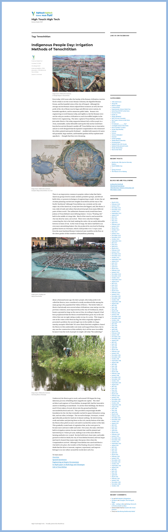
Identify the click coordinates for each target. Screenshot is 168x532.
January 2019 (115, 314)
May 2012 (114, 451)
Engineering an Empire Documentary (65, 462)
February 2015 (116, 395)
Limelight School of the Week (120, 126)
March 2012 (115, 454)
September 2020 (116, 279)
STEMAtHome (42, 70)
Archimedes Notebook (116, 184)
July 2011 (114, 469)
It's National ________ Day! (119, 124)
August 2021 (115, 261)
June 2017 (114, 344)
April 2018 (114, 329)
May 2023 (114, 232)
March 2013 (115, 432)
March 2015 (115, 394)
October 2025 (115, 211)
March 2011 (115, 476)
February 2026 (116, 204)
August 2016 (115, 362)
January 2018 (115, 335)
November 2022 (116, 237)
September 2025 (116, 213)
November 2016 (116, 357)
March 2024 (115, 228)
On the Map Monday (117, 129)
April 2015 (114, 392)
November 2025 (116, 209)
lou (112, 498)
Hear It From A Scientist (118, 118)
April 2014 (114, 412)
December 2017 (116, 337)
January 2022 (115, 252)
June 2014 (114, 408)
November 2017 (116, 338)
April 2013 (114, 430)
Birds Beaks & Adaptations (123, 498)
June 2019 (114, 307)
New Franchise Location (118, 127)
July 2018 (114, 324)
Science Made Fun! (36, 61)
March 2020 (115, 290)
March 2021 (115, 268)
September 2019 (116, 302)
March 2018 (115, 331)
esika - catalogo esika (118, 504)
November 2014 (116, 401)
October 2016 (115, 359)
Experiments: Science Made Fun (121, 109)
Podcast (114, 131)
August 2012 (115, 445)
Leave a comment (36, 74)
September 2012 (116, 443)
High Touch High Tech (45, 19)
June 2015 (114, 388)
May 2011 (114, 473)
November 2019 (116, 298)
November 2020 (116, 276)
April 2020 (115, 289)
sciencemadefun (36, 68)
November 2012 (116, 440)
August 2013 (115, 423)
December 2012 (116, 438)
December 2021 (116, 254)
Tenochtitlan (34, 72)
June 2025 (114, 219)
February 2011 (116, 478)
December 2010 (116, 482)
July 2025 (114, 217)
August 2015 (115, 384)
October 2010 (115, 486)
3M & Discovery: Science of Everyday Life (122, 188)
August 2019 (115, 303)
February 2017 (116, 351)
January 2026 (115, 206)
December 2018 (116, 316)
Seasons (114, 137)
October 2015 (115, 381)
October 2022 (115, 239)
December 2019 (116, 296)
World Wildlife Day (117, 166)
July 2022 (114, 243)
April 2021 (114, 267)
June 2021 (114, 263)
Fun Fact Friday (116, 113)
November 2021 (116, 255)
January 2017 (115, 353)
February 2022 (116, 250)
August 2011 (115, 467)
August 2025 (115, 215)
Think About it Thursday (119, 140)
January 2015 (115, 397)
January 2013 (115, 436)
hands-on (114, 114)
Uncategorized (35, 66)
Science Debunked (117, 135)
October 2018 (115, 320)
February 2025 (116, 224)
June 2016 (114, 366)
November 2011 (116, 462)
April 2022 (115, 246)
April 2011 (114, 475)
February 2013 (116, 434)
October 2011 (115, 464)
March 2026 (115, 202)
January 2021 (115, 272)
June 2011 (114, 471)
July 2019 (114, 305)
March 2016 (115, 371)
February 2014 (116, 416)
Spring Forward (116, 169)
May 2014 (114, 410)
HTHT (113, 122)
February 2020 (116, 292)
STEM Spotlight (116, 138)
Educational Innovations (117, 186)
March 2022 (115, 248)
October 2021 (115, 257)
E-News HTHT (116, 107)
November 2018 (116, 318)
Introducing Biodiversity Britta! (126, 511)
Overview (55, 457)
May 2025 (114, 220)
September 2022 (116, 241)
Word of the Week (117, 149)
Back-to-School (116, 105)
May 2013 (114, 429)
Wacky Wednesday (117, 148)
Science (114, 133)
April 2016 (114, 370)
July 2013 (114, 425)
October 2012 (115, 441)
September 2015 (116, 383)
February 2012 (116, 456)
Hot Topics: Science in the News (121, 120)
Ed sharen (115, 500)
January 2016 (115, 375)
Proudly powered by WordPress (55, 523)
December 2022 (116, 235)
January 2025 (115, 226)
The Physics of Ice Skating (119, 171)
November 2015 (116, 379)
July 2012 (114, 447)
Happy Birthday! (116, 116)
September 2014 (116, 405)
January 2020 (115, 294)
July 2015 (114, 386)
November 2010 (116, 484)
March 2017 (115, 349)
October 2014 (115, 403)
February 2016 (116, 373)
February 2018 (116, 333)
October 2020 (115, 278)
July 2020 (114, 283)
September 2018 (116, 322)
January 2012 (115, 458)
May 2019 (114, 309)
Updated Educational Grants (120, 146)
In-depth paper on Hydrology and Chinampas (68, 464)
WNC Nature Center (115, 189)
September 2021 (116, 259)
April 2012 (114, 453)
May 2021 (114, 265)
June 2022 (114, 244)
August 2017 (115, 340)
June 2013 (114, 427)
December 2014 (116, 399)
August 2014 (115, 406)
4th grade (114, 103)
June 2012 (114, 449)
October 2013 (115, 421)
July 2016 (114, 364)
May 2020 (114, 287)
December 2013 (116, 418)
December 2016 (116, 355)
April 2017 (114, 348)
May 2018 (114, 327)
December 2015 (116, 377)
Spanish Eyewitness (59, 460)
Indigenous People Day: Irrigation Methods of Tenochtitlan (62, 47)
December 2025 (116, 208)
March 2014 (115, 414)
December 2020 (116, 274)
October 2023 (115, 230)
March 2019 (115, 311)
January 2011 (115, 480)
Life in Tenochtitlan (59, 467)
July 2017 (114, 342)
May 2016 (114, 368)
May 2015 (114, 390)
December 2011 (116, 460)
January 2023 (115, 233)
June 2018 (114, 325)
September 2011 (116, 465)
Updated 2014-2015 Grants (119, 144)
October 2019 (115, 300)
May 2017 (114, 346)
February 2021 (116, 270)
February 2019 (116, 313)
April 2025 (115, 222)
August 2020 (115, 281)
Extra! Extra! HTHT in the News (121, 111)
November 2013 (116, 419)
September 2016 (116, 360)
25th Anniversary (116, 102)
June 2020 (115, 285)
